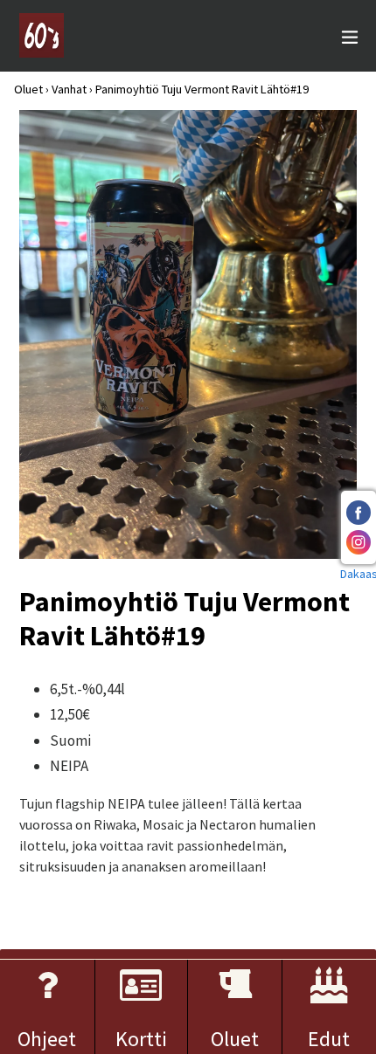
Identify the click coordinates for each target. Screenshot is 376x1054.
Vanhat (69, 89)
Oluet (28, 89)
